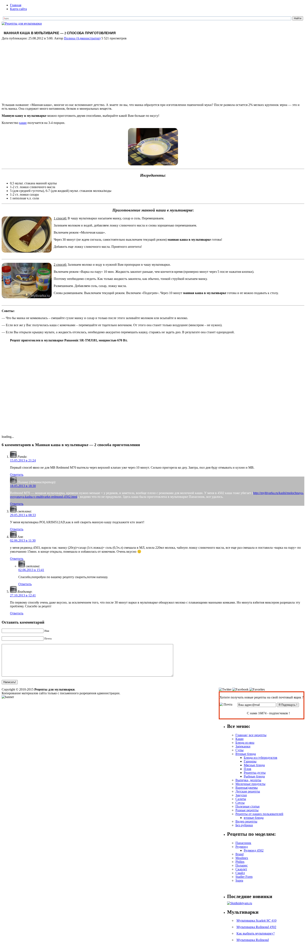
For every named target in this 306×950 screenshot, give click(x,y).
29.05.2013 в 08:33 (23, 515)
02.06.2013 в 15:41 (31, 570)
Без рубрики (244, 825)
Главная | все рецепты (250, 735)
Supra (239, 880)
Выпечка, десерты (248, 780)
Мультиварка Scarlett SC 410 (256, 920)
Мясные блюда (254, 765)
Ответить (16, 474)
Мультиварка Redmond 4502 (256, 927)
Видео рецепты (246, 821)
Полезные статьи (247, 806)
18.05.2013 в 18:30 (23, 486)
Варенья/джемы (246, 787)
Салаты (240, 799)
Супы (239, 750)
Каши (239, 739)
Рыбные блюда (254, 776)
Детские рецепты (247, 791)
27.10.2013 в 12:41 (23, 595)
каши (23, 123)
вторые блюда (254, 817)
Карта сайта (18, 9)
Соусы (240, 802)
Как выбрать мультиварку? (255, 933)
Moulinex (241, 858)
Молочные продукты (250, 784)
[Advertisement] (153, 70)
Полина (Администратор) (82, 38)
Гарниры (250, 761)
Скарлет (241, 869)
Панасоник (243, 843)
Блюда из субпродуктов (260, 757)
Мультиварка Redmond (252, 939)
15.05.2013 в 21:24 (23, 460)
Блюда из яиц (244, 742)
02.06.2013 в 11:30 (23, 540)
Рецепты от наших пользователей (259, 814)
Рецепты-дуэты (255, 772)
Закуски (241, 795)
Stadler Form (244, 876)
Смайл (240, 873)
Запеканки (242, 746)
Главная (15, 5)
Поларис (241, 865)
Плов (247, 769)
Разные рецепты (247, 810)
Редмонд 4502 (254, 850)
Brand (239, 854)
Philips (239, 861)
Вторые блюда (245, 754)
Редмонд (241, 846)
